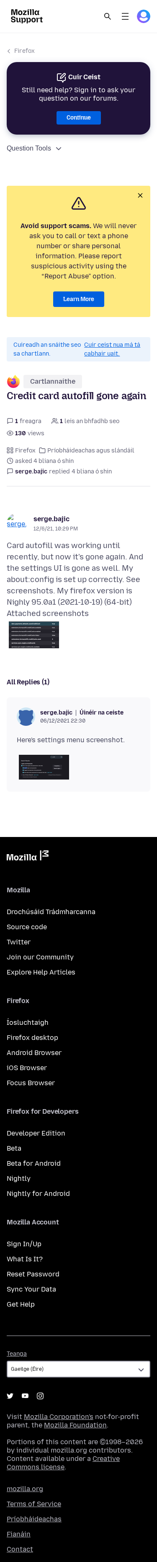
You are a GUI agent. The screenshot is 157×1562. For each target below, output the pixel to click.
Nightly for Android (38, 1194)
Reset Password (33, 1274)
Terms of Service (34, 1504)
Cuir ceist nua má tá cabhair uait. (112, 349)
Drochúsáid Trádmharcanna (51, 912)
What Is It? (25, 1259)
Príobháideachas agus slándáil (90, 450)
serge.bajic (51, 519)
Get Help (21, 1304)
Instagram (40, 1396)
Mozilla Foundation (75, 1425)
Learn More (78, 299)
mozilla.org (25, 1489)
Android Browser (34, 1053)
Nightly (19, 1179)
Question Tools (29, 148)
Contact (20, 1549)
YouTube (25, 1396)
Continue (79, 117)
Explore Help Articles (41, 972)
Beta (14, 1148)
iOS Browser (27, 1068)
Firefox (24, 51)
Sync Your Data (31, 1289)
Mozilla (28, 857)
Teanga (17, 1353)
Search (107, 16)
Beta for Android (34, 1163)
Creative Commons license (63, 1463)
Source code (27, 927)
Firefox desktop (32, 1038)
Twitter (19, 942)
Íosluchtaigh (28, 1023)
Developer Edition (36, 1133)
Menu (125, 16)
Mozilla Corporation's (58, 1417)
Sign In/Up (24, 1244)
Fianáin (19, 1534)
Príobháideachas (34, 1519)
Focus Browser (31, 1083)
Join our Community (40, 957)
